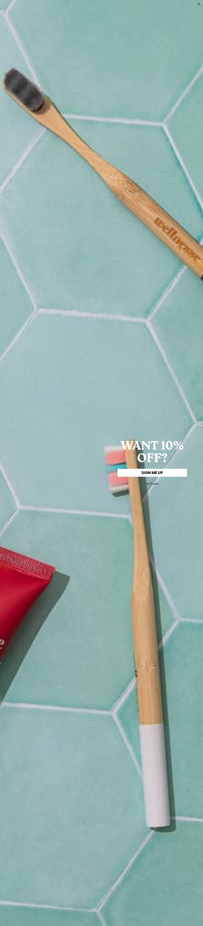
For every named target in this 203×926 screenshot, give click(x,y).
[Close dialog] (199, 4)
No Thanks (152, 483)
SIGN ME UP (152, 472)
